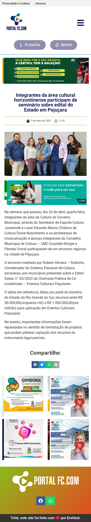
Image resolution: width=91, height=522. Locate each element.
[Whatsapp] (50, 500)
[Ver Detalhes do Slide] (45, 71)
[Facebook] (40, 500)
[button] (35, 364)
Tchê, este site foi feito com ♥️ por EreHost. (46, 518)
